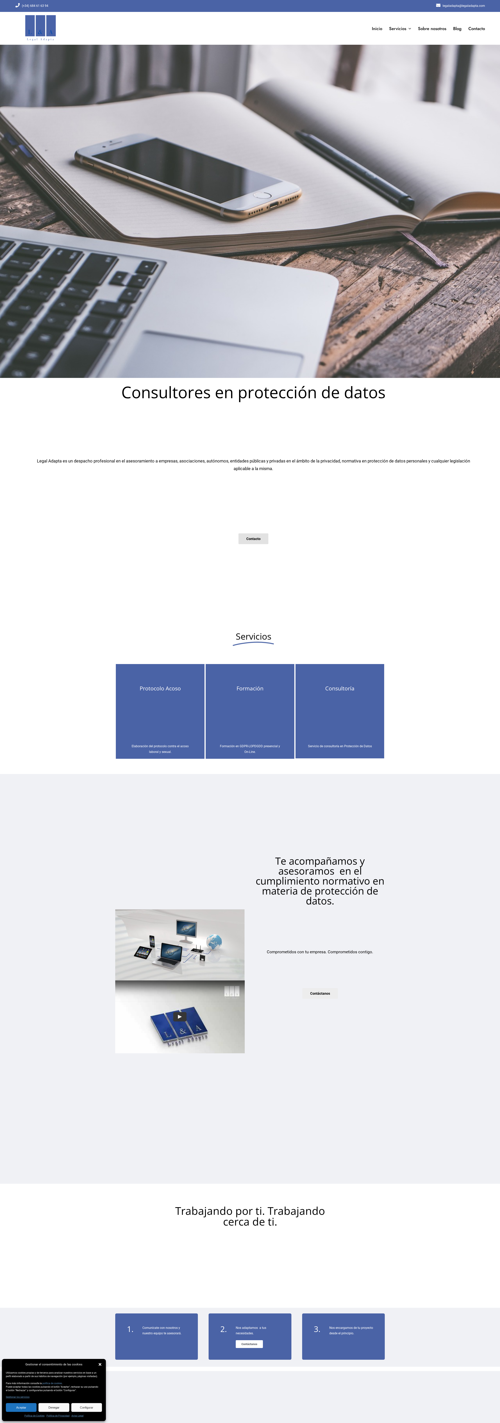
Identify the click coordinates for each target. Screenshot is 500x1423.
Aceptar (21, 1407)
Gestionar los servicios (17, 1397)
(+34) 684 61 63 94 (35, 6)
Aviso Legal (77, 1415)
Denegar (53, 1407)
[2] (40, 16)
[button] (100, 1364)
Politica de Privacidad (58, 1415)
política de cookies (52, 1383)
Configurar (86, 1407)
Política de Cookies (34, 1415)
